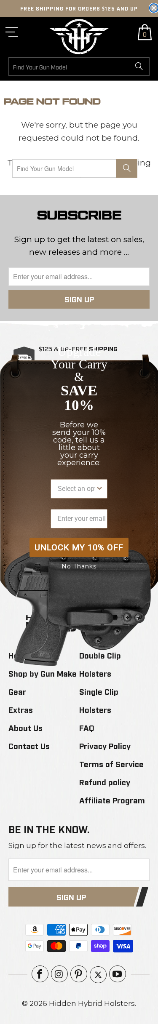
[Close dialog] (154, 8)
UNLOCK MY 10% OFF (79, 547)
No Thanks (79, 566)
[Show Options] (99, 489)
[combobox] (76, 489)
